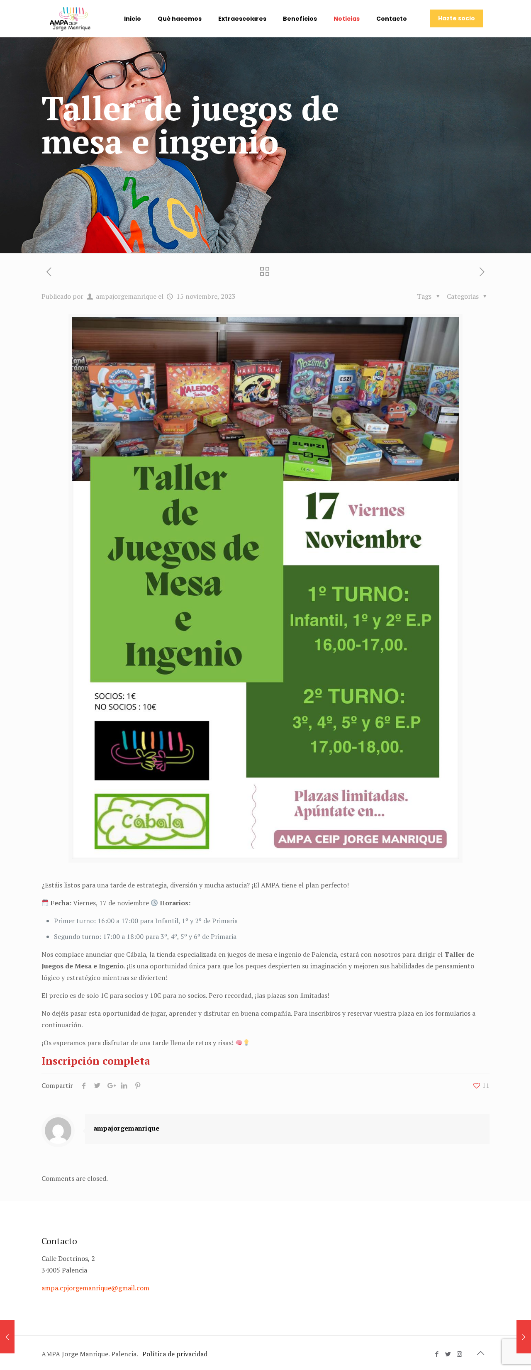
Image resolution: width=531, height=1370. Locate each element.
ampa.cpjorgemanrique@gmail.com (95, 1287)
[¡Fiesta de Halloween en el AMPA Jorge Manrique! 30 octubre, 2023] (7, 1336)
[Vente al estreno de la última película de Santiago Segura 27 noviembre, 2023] (523, 1336)
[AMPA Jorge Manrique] (70, 18)
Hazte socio (456, 18)
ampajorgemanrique (126, 296)
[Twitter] (448, 1354)
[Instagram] (459, 1354)
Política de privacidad (174, 1353)
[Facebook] (437, 1354)
